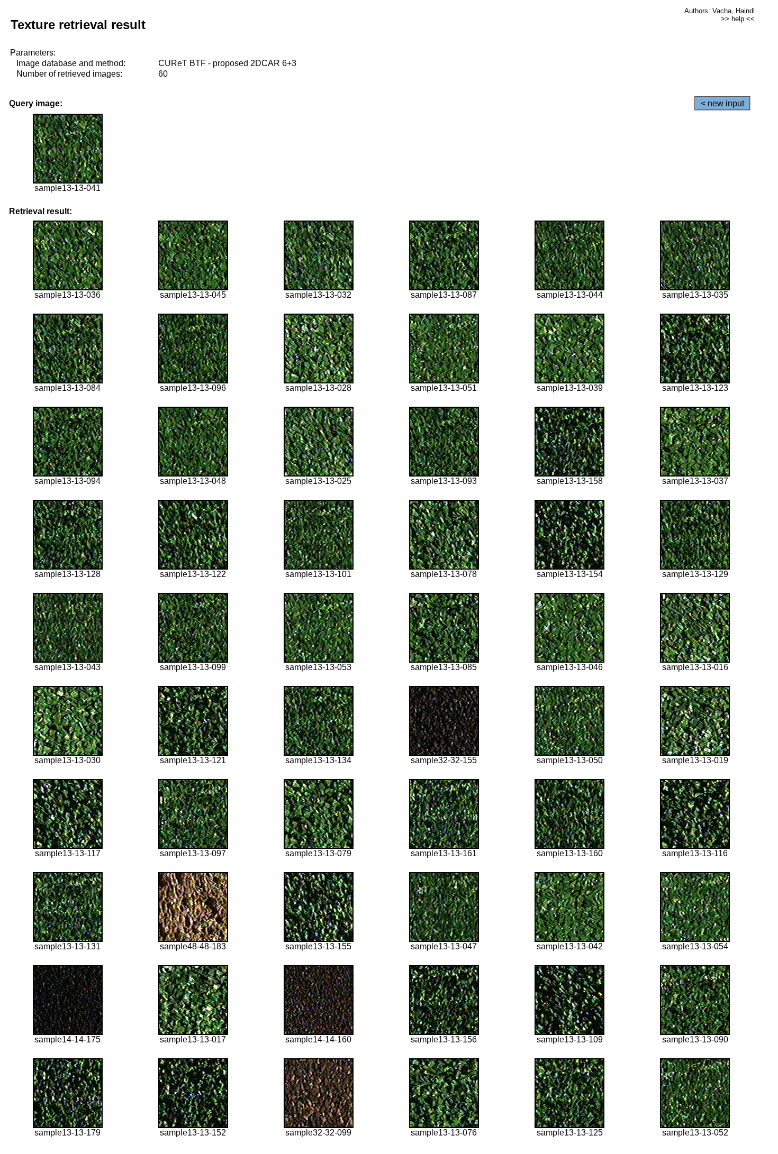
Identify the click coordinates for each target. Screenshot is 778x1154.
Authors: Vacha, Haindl (719, 11)
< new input (722, 103)
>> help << (738, 19)
